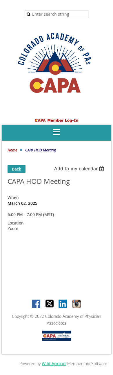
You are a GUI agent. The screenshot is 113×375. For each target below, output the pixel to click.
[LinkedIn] (63, 304)
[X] (49, 304)
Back (16, 169)
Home (12, 150)
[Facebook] (36, 304)
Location (16, 223)
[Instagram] (76, 304)
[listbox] (79, 168)
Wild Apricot (54, 363)
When (13, 197)
